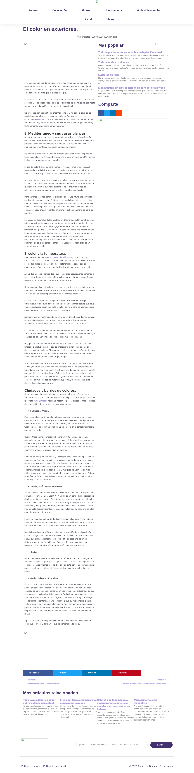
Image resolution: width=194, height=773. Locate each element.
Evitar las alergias (109, 75)
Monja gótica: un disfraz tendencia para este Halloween (131, 87)
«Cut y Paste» (40, 401)
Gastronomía (113, 10)
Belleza (33, 10)
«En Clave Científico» (59, 257)
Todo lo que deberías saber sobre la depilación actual (130, 52)
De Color (40, 119)
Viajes (110, 19)
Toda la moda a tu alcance (113, 62)
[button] (101, 113)
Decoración (59, 10)
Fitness (86, 10)
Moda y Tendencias (149, 10)
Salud (88, 19)
